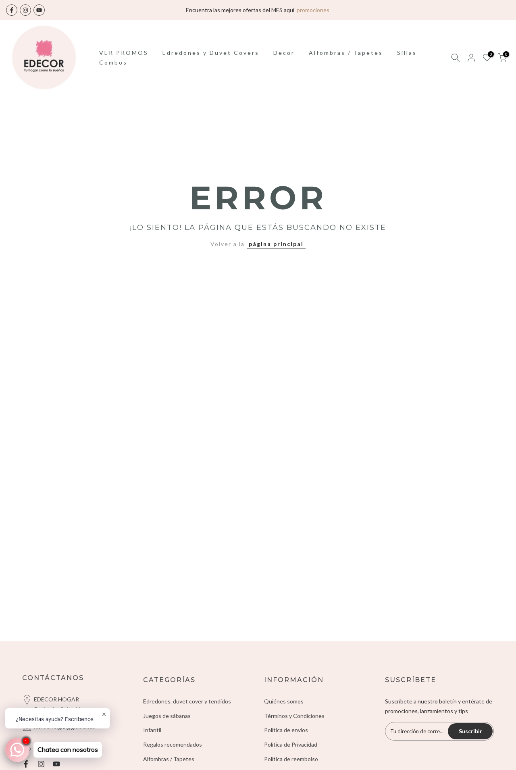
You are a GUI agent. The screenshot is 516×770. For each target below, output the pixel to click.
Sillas (407, 59)
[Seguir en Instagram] (25, 13)
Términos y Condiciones (294, 722)
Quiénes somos (284, 708)
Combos (113, 69)
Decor (284, 59)
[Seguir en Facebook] (11, 13)
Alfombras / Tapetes (346, 59)
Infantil (152, 737)
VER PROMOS (123, 59)
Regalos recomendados (172, 751)
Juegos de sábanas (167, 722)
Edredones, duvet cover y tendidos (187, 708)
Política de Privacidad (290, 751)
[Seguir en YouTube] (39, 13)
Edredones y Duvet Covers (210, 59)
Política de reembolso (291, 766)
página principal (276, 250)
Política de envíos (286, 737)
